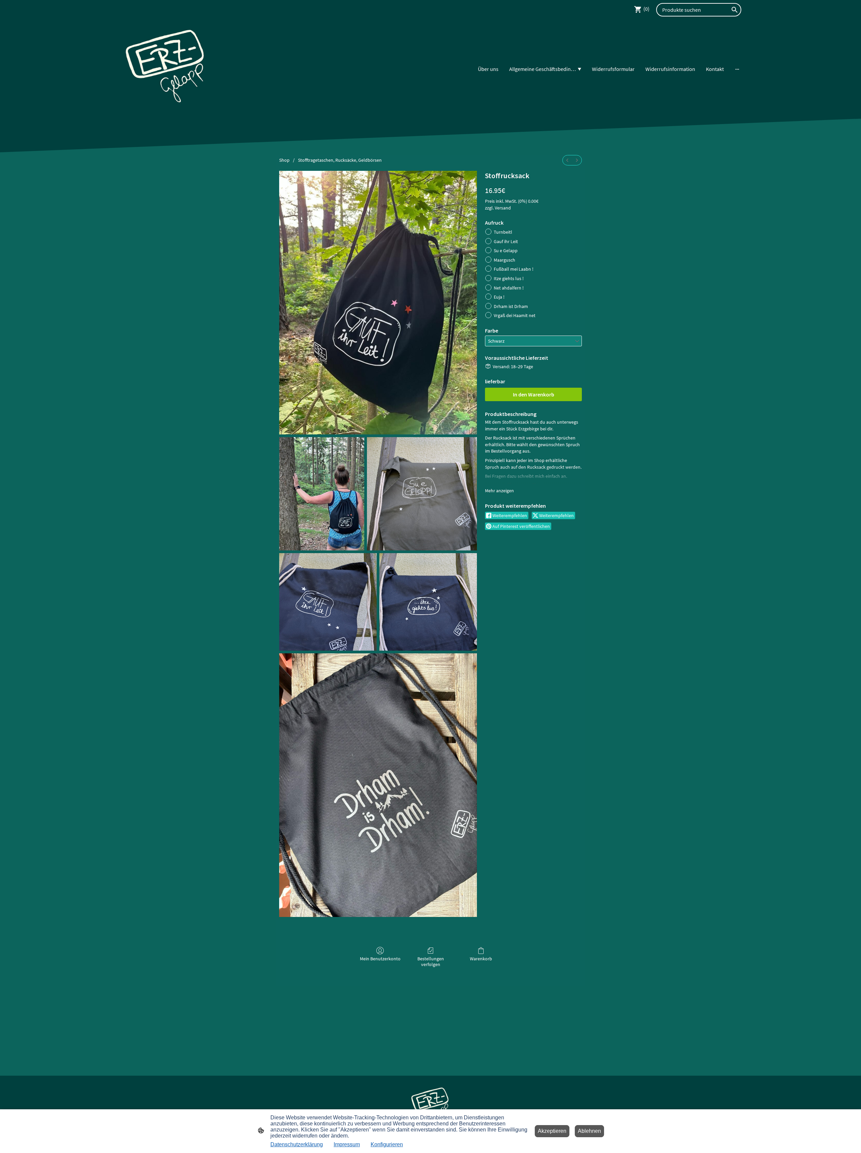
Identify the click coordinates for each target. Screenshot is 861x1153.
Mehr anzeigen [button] (499, 491)
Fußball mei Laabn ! (513, 269)
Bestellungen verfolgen (430, 961)
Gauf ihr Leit (506, 241)
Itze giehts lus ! (509, 278)
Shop (284, 160)
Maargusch (504, 260)
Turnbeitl (503, 232)
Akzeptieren (552, 1131)
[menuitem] (567, 160)
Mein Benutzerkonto (380, 959)
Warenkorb (481, 959)
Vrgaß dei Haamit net (514, 315)
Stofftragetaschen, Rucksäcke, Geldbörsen (340, 160)
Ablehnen (589, 1131)
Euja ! (499, 297)
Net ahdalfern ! (509, 288)
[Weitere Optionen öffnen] (737, 69)
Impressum (347, 1144)
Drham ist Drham (511, 306)
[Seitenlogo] (166, 69)
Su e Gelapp (506, 250)
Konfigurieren (387, 1144)
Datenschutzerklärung (296, 1144)
